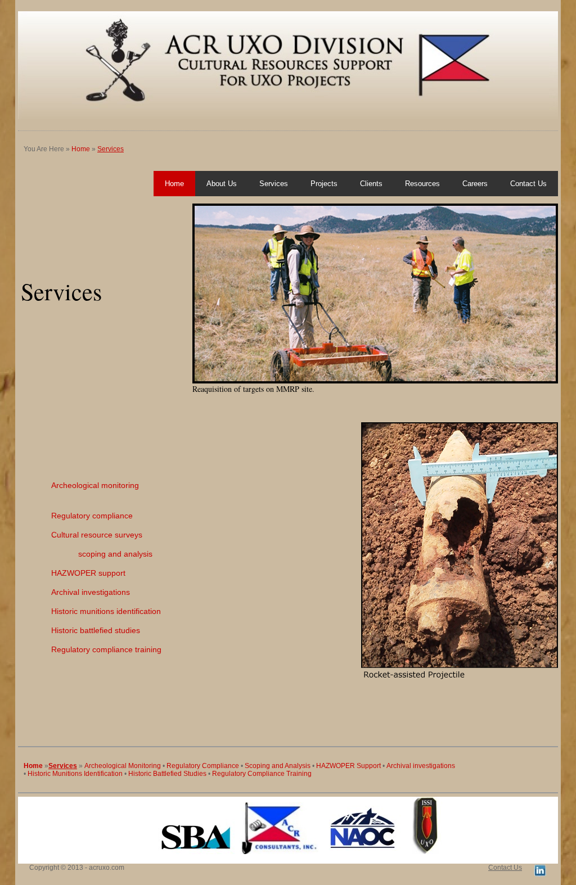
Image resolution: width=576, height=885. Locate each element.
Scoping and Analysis (277, 766)
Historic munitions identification (106, 611)
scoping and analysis (115, 553)
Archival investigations (90, 592)
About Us (221, 183)
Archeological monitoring (95, 485)
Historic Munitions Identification (75, 774)
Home (80, 149)
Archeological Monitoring (122, 766)
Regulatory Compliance (202, 766)
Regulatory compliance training (106, 649)
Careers (475, 183)
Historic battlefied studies (95, 630)
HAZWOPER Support (348, 766)
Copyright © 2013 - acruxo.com (76, 868)
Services (110, 149)
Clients (371, 183)
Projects (324, 183)
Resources (422, 183)
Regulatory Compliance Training (262, 774)
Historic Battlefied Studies (167, 774)
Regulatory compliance (92, 515)
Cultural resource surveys (96, 534)
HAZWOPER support (88, 572)
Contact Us (528, 183)
